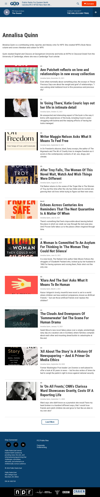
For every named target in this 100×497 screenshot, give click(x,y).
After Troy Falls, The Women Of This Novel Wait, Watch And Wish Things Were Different (66, 174)
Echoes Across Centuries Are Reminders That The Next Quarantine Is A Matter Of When (67, 209)
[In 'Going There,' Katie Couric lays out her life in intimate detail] (21, 108)
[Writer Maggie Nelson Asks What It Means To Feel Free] (21, 141)
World (42, 201)
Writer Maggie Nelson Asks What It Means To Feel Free (65, 138)
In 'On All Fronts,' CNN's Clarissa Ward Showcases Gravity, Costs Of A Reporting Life (66, 390)
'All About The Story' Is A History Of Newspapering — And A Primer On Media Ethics (66, 355)
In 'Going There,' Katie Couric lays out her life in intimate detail (67, 105)
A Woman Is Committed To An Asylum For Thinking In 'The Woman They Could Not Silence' (67, 247)
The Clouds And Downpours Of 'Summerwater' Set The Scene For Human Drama (64, 318)
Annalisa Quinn (45, 78)
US (41, 66)
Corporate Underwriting (42, 446)
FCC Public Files (43, 440)
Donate (90, 3)
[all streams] (96, 12)
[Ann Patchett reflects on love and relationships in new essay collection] (21, 74)
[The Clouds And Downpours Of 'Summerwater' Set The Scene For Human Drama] (21, 318)
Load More (50, 422)
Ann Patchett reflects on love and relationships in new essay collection (67, 72)
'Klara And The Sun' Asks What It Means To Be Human (64, 282)
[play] (7, 12)
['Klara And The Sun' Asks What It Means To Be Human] (21, 285)
